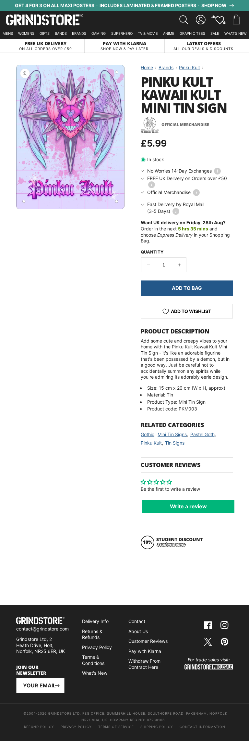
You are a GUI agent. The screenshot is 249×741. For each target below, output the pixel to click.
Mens (8, 33)
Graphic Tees (192, 33)
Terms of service (116, 727)
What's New (235, 33)
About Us (138, 631)
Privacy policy (76, 727)
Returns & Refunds (92, 634)
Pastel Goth (202, 434)
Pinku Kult (151, 443)
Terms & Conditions (93, 660)
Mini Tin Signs (172, 434)
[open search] (184, 20)
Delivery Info (95, 621)
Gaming (98, 33)
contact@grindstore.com (42, 628)
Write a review (188, 506)
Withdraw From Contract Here (144, 664)
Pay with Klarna (144, 651)
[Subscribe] (57, 685)
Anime (168, 33)
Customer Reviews (148, 641)
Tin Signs (174, 443)
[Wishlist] (218, 20)
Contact (136, 621)
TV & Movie (148, 33)
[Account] (200, 20)
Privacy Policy (97, 647)
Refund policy (39, 727)
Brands (79, 33)
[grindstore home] (40, 621)
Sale (214, 33)
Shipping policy (156, 727)
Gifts (45, 33)
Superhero (122, 33)
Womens (26, 33)
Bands (61, 33)
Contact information (202, 727)
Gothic (147, 434)
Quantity (152, 251)
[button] (236, 20)
